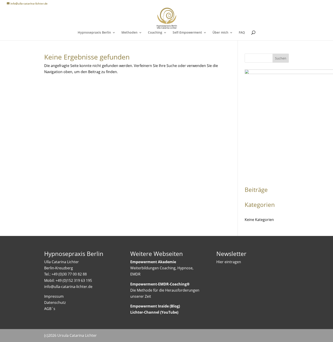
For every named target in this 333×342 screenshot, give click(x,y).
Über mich (220, 33)
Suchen (280, 58)
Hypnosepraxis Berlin (94, 33)
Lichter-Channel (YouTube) (154, 312)
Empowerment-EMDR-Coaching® (160, 284)
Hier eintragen (228, 261)
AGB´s (49, 308)
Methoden (129, 33)
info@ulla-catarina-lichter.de (68, 286)
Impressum (54, 296)
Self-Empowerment (187, 33)
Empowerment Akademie (153, 261)
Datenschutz (55, 302)
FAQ (242, 33)
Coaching (155, 33)
